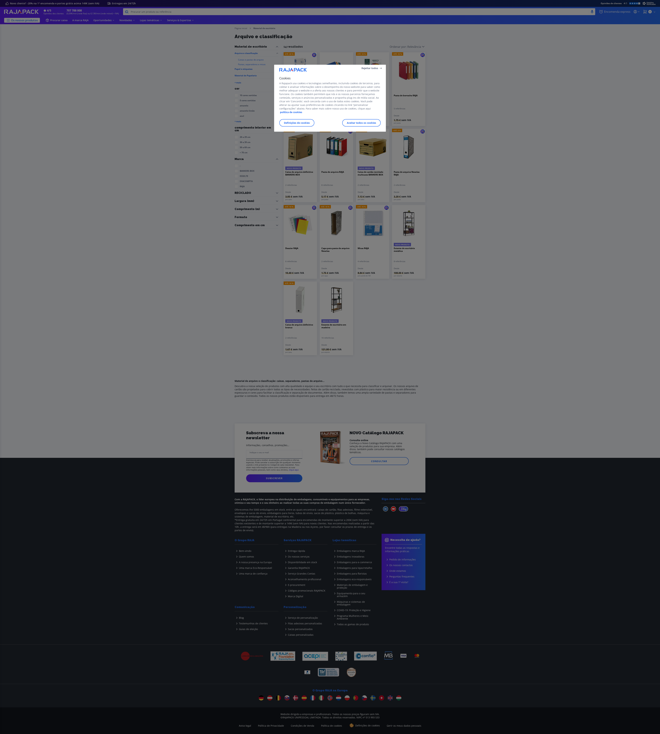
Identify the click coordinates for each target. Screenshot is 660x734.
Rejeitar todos (369, 68)
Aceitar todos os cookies (361, 122)
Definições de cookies (297, 122)
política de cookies (291, 112)
